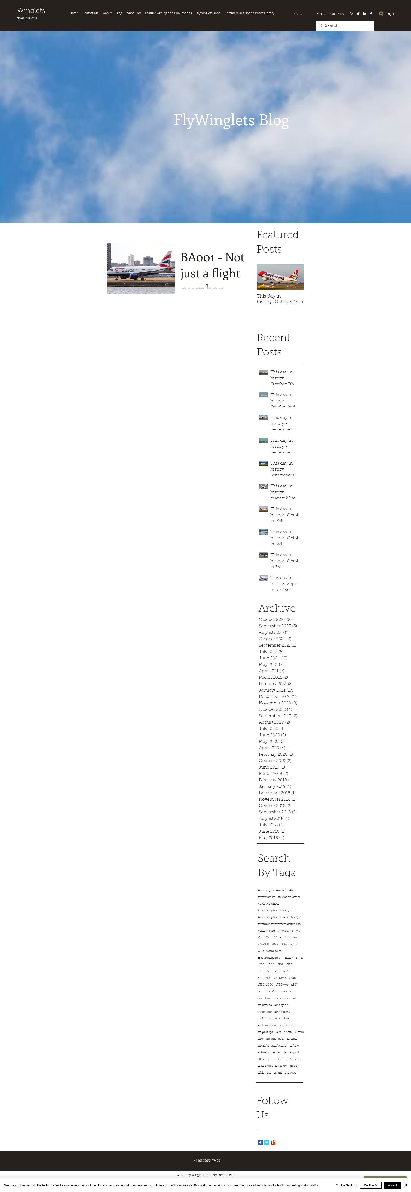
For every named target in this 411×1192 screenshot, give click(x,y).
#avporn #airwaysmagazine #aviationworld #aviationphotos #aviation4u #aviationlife (281, 924)
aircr (281, 1039)
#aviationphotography (273, 910)
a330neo (280, 978)
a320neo (264, 971)
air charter (265, 1012)
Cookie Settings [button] (346, 1185)
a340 (292, 978)
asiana (278, 1072)
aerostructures (268, 998)
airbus (299, 1032)
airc (260, 1039)
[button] (299, 13)
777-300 (263, 944)
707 (298, 931)
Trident (288, 958)
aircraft (292, 1039)
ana (297, 1059)
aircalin (270, 1039)
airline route (266, 1052)
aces (261, 991)
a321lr (277, 971)
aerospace (287, 991)
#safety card (266, 931)
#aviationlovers (289, 897)
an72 (289, 1059)
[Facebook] (371, 14)
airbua (288, 1032)
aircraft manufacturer (272, 1045)
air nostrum (288, 1025)
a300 (270, 964)
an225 (279, 1059)
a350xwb (282, 984)
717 (260, 937)
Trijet (299, 958)
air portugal (266, 1032)
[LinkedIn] (364, 14)
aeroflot (272, 991)
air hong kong (268, 1025)
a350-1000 (265, 984)
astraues (290, 1072)
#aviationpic (292, 917)
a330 (286, 971)
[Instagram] (352, 14)
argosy (294, 1066)
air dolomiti (282, 1012)
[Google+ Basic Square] (273, 1142)
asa (269, 1072)
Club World (290, 944)
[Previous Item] (263, 277)
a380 (294, 984)
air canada (265, 1005)
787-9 (276, 944)
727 (267, 937)
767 (295, 937)
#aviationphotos (269, 917)
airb (278, 1032)
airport (294, 1052)
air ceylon (281, 1005)
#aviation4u (284, 890)
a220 (261, 964)
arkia (261, 1072)
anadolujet (265, 1066)
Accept (392, 1185)
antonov (281, 1066)
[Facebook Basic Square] (260, 1142)
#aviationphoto (269, 903)
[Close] (405, 1185)
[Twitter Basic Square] (266, 1142)
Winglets (31, 11)
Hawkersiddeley (269, 958)
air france (264, 1018)
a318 (280, 964)
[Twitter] (358, 14)
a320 (289, 964)
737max (277, 937)
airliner (282, 1052)
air (295, 998)
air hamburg (282, 1018)
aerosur (285, 998)
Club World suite (269, 951)
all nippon (265, 1059)
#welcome (285, 931)
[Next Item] (297, 277)
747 (287, 937)
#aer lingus (266, 890)
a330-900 (265, 978)
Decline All (371, 1185)
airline (294, 1045)
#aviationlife (266, 897)
